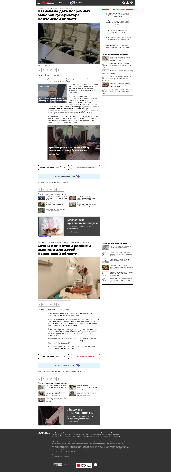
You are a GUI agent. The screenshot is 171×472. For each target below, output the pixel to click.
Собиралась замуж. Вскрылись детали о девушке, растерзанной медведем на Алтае (120, 65)
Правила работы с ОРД (81, 434)
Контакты (68, 436)
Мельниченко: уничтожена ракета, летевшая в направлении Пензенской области (117, 30)
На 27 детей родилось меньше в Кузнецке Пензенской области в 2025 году (56, 400)
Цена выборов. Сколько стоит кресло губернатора (55, 209)
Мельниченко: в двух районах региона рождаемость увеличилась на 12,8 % (55, 393)
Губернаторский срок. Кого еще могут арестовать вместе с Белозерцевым (69, 148)
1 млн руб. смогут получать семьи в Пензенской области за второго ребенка (56, 387)
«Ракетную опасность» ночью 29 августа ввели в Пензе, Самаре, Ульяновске (117, 14)
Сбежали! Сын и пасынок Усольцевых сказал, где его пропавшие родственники (121, 273)
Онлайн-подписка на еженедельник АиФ (107, 432)
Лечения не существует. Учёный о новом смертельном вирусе (120, 246)
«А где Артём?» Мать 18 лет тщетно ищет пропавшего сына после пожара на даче (121, 91)
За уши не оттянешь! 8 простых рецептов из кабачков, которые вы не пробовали (121, 267)
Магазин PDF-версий (85, 432)
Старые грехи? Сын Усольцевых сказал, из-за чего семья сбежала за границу (121, 254)
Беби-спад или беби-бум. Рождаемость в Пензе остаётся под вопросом (87, 387)
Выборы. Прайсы (57, 436)
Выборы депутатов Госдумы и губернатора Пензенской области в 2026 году (97, 436)
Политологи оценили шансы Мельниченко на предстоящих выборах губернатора (86, 204)
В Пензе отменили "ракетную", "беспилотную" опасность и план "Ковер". (118, 22)
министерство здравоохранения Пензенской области (54, 300)
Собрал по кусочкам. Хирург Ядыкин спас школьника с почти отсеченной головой (121, 71)
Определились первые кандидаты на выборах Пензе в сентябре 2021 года (56, 198)
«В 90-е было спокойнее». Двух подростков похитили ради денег (120, 259)
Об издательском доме (59, 432)
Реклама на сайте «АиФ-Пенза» (61, 434)
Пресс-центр (73, 432)
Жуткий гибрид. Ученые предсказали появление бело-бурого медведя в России (121, 280)
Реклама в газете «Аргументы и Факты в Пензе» (105, 434)
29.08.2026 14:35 (42, 242)
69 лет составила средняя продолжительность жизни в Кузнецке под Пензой (86, 393)
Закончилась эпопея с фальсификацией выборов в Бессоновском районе (86, 198)
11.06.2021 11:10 (42, 8)
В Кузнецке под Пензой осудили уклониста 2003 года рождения (118, 46)
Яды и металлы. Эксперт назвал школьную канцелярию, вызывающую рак (120, 58)
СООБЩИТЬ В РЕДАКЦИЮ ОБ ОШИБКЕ (63, 438)
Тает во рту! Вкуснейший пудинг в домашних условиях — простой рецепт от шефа (120, 84)
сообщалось (58, 347)
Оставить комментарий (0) (85, 167)
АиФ (50, 65)
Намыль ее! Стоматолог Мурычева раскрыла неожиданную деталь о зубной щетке (121, 78)
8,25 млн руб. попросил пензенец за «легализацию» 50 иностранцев (117, 38)
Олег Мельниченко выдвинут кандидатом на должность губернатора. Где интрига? (55, 204)
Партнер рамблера (69, 464)
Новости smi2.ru (44, 237)
